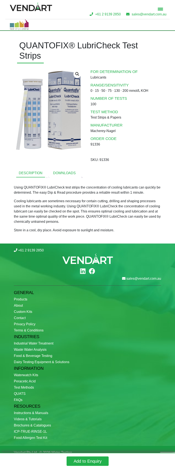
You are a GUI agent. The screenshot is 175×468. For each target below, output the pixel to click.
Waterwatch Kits (26, 375)
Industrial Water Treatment (33, 343)
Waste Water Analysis (30, 349)
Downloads (64, 173)
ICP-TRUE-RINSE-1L (30, 431)
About (18, 305)
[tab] (30, 173)
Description (30, 173)
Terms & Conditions (29, 330)
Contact (20, 318)
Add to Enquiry (88, 461)
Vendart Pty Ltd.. (26, 452)
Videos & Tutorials (28, 419)
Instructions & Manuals (31, 413)
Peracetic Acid (25, 381)
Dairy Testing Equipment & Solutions (41, 362)
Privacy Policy (24, 324)
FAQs (18, 400)
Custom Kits (23, 311)
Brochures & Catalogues (32, 425)
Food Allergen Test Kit (30, 438)
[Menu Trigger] (160, 9)
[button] (77, 74)
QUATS (20, 393)
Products (20, 299)
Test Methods (24, 387)
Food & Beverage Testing (33, 356)
